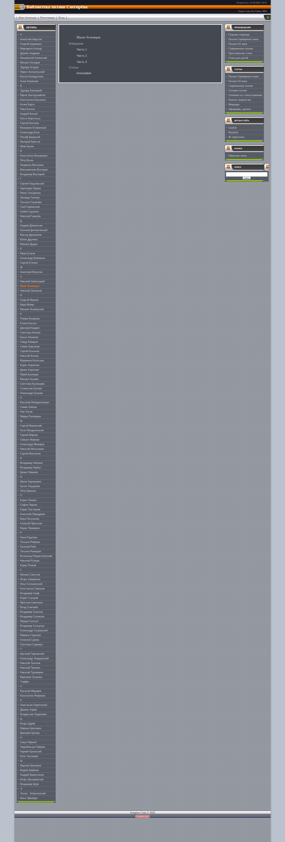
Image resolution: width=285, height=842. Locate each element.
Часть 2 (82, 55)
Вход (62, 17)
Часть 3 (82, 61)
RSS (265, 11)
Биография (84, 73)
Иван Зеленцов (27, 17)
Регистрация (47, 17)
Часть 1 (82, 49)
